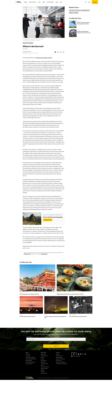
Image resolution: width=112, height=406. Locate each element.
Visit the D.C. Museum (44, 363)
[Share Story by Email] (61, 52)
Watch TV (42, 365)
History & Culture (32, 2)
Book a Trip (43, 357)
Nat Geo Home (43, 354)
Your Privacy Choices (29, 363)
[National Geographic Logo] (30, 378)
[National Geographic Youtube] (78, 354)
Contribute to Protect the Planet (61, 363)
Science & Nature (50, 2)
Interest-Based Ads (29, 360)
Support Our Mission (44, 368)
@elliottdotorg (44, 254)
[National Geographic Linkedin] (80, 354)
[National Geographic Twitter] (76, 354)
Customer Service (59, 355)
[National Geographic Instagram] (71, 354)
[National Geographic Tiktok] (83, 354)
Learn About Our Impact (45, 366)
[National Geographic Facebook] (74, 354)
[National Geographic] (18, 2)
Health (43, 2)
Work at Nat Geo (59, 360)
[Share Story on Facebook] (55, 52)
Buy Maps (42, 358)
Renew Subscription (59, 357)
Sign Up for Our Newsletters (60, 362)
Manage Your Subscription (60, 358)
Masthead (42, 370)
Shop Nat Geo (43, 362)
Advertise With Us (44, 373)
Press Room (43, 371)
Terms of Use (28, 354)
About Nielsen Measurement (30, 362)
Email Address (29, 336)
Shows (57, 2)
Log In (89, 2)
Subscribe (57, 354)
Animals (25, 2)
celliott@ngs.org (27, 254)
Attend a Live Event (44, 355)
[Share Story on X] (58, 52)
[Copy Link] (64, 52)
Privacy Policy (28, 355)
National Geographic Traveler (44, 57)
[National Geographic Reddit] (85, 354)
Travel (39, 2)
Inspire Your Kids (43, 360)
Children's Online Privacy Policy (31, 358)
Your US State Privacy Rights (30, 357)
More (61, 2)
